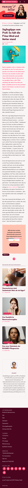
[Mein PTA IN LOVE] (20, 1)
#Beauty (5, 254)
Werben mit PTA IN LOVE (8, 461)
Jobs (3, 415)
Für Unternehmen (6, 456)
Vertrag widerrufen (6, 429)
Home (5, 23)
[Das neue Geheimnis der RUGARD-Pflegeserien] (14, 343)
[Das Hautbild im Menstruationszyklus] (14, 314)
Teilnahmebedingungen (8, 453)
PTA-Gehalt (5, 441)
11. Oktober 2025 (6, 292)
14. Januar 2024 (6, 321)
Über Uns (4, 458)
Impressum (4, 420)
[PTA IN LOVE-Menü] (14, 5)
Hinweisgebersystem (7, 426)
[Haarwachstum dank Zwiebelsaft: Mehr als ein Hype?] (14, 285)
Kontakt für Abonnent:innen (8, 412)
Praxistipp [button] (7, 313)
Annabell (6, 43)
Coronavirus (5, 435)
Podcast (4, 438)
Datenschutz (5, 423)
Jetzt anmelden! (14, 244)
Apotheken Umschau (10, 1)
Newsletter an (18, 238)
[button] (14, 11)
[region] (14, 11)
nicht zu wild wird (12, 187)
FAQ (3, 418)
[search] (24, 1)
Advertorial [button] (7, 342)
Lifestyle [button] (6, 284)
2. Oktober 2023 (6, 350)
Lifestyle (10, 23)
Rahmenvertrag (6, 443)
